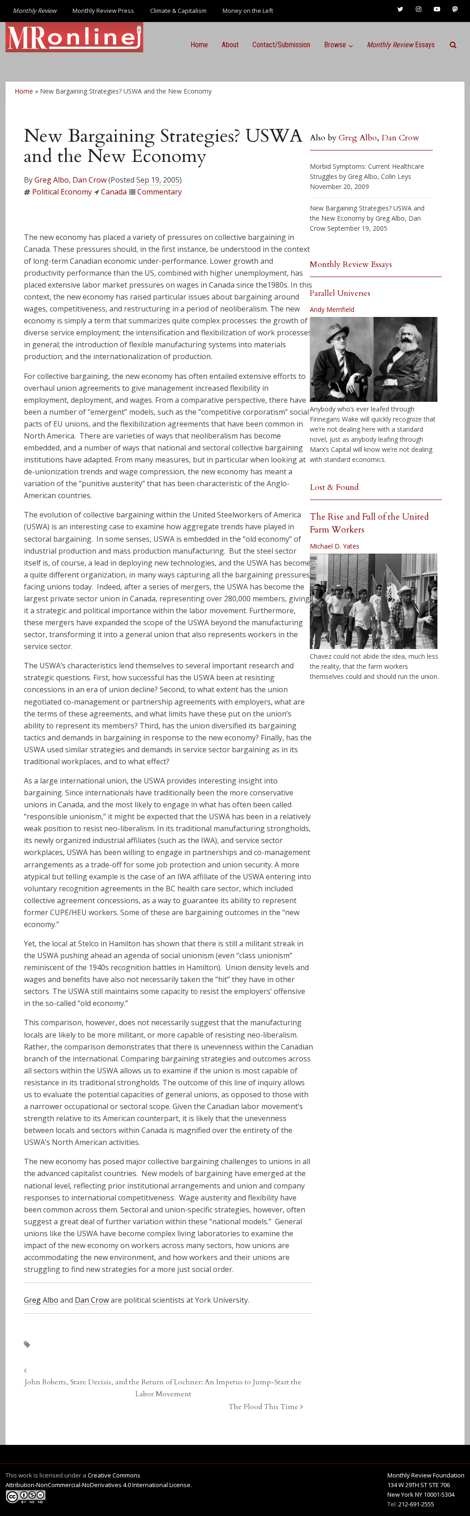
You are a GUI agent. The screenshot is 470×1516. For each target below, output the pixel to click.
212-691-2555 (416, 1504)
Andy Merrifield (332, 309)
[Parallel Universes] (373, 359)
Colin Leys (396, 176)
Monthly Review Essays (351, 264)
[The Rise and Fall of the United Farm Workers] (373, 601)
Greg (32, 1300)
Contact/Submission (281, 44)
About (230, 44)
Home (199, 44)
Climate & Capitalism (178, 10)
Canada (114, 192)
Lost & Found (334, 487)
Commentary (159, 192)
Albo (50, 1300)
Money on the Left (248, 10)
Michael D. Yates (334, 546)
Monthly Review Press (103, 10)
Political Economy (62, 192)
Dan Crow (89, 180)
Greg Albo (51, 180)
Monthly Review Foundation (425, 1475)
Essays (401, 44)
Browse (335, 44)
